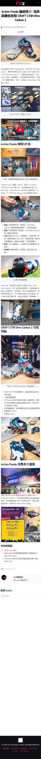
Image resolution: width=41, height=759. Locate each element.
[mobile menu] (38, 3)
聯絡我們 (6, 749)
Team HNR (33, 749)
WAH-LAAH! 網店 (10, 550)
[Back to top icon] (20, 740)
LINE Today (24, 751)
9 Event (15, 751)
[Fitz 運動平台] (20, 3)
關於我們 (15, 749)
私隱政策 (23, 749)
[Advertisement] (20, 621)
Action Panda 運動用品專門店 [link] (16, 495)
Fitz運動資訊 (8, 27)
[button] (14, 425)
